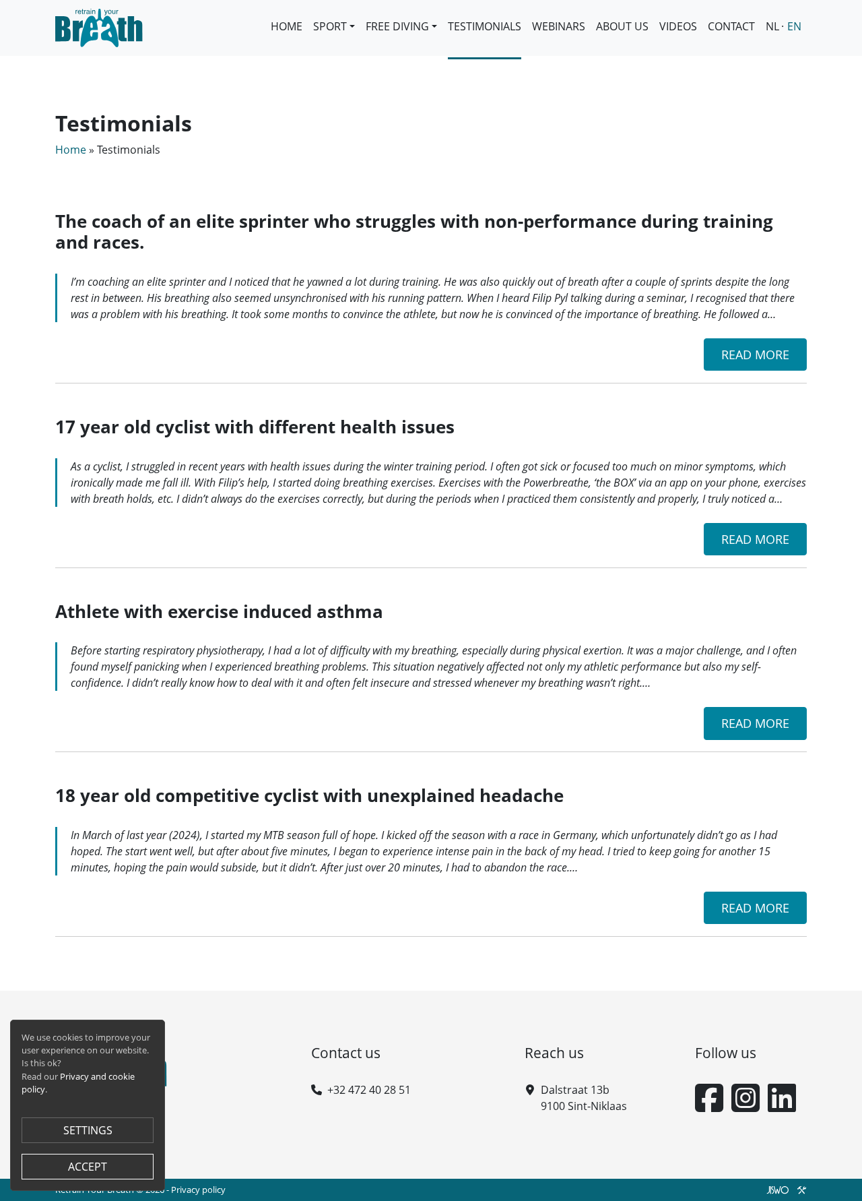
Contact (731, 26)
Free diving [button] (397, 26)
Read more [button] (755, 354)
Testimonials (484, 26)
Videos (678, 26)
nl (772, 26)
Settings (87, 1130)
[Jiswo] (784, 1189)
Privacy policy (198, 1189)
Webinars (558, 26)
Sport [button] (330, 26)
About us (622, 26)
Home (286, 26)
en (794, 26)
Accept (87, 1166)
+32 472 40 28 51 (369, 1089)
